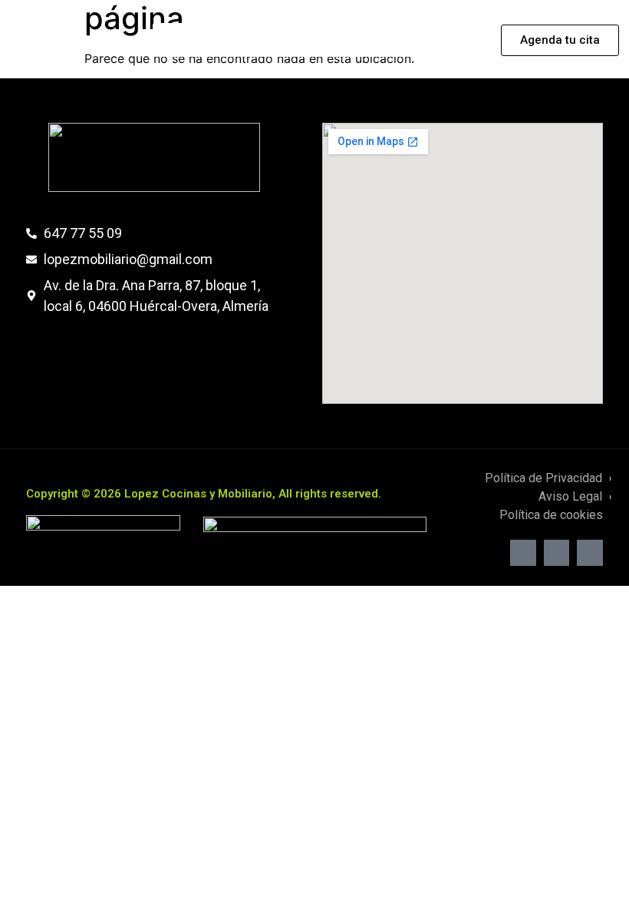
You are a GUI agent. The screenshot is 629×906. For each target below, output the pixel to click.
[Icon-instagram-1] (557, 553)
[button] (318, 40)
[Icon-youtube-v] (590, 553)
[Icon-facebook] (523, 553)
